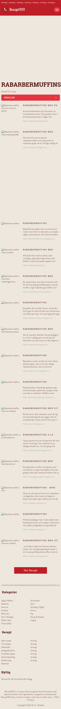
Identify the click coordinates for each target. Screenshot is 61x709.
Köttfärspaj (6, 660)
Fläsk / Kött (6, 620)
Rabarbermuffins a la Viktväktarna (38, 436)
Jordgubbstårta (8, 650)
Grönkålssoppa (8, 653)
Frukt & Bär (6, 623)
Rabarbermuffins (35, 223)
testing (4, 2)
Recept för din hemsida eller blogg (16, 679)
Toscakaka (6, 644)
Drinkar (4, 610)
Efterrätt (5, 613)
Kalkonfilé (5, 647)
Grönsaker (35, 600)
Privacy (30, 699)
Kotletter (5, 663)
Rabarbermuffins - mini (39, 487)
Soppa (33, 620)
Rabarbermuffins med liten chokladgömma (38, 277)
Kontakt (40, 705)
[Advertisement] (30, 46)
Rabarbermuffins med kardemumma (38, 330)
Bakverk (5, 603)
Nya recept (6, 640)
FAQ (56, 697)
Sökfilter (9, 97)
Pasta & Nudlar (37, 617)
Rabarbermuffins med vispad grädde (38, 133)
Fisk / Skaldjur (7, 617)
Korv (32, 603)
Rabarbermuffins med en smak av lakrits (40, 107)
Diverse (4, 607)
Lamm (33, 610)
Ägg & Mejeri (7, 600)
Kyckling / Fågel (37, 607)
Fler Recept (30, 570)
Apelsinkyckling (8, 657)
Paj (31, 613)
